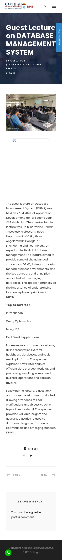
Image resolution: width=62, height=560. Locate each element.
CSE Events (17, 64)
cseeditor (17, 60)
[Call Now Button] (8, 552)
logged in (35, 512)
